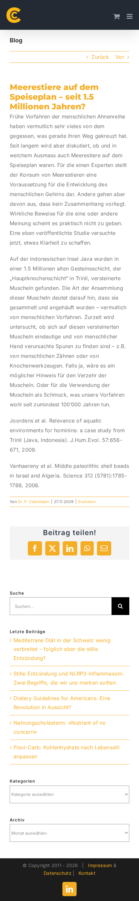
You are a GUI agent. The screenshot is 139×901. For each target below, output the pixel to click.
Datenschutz (57, 873)
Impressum (100, 865)
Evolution (87, 501)
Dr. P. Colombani (33, 501)
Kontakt (87, 873)
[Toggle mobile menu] (130, 16)
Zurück (100, 57)
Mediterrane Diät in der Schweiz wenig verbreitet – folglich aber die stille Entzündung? (62, 649)
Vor (119, 57)
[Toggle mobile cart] (116, 16)
